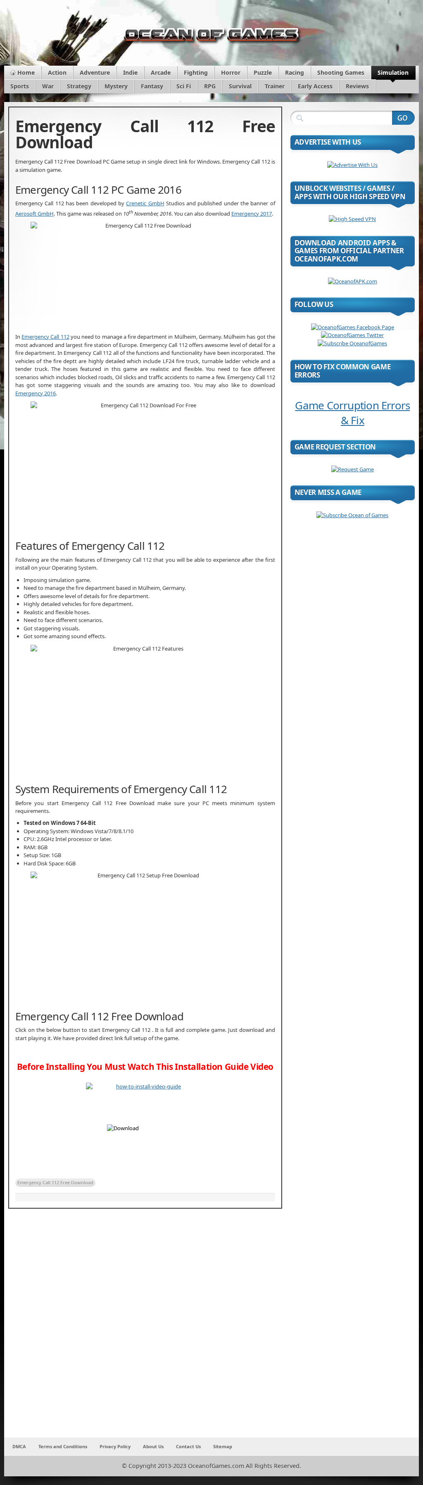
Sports (19, 86)
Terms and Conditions (62, 1446)
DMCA (19, 1446)
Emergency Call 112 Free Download (55, 1182)
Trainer (275, 86)
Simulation (393, 72)
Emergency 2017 (251, 213)
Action (57, 72)
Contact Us (188, 1446)
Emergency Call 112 (45, 336)
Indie (130, 72)
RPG (210, 86)
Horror (230, 72)
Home (26, 72)
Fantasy (152, 86)
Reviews (357, 86)
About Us (153, 1446)
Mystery (116, 86)
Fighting (196, 72)
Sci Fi (183, 86)
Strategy (79, 86)
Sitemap (222, 1446)
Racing (294, 72)
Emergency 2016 (35, 393)
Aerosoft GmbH (34, 213)
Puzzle (263, 72)
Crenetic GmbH (145, 203)
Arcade (161, 72)
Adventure (95, 72)
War (48, 86)
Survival (240, 86)
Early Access (315, 86)
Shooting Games (340, 72)
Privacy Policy (115, 1446)
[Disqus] (145, 1328)
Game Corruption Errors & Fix (352, 413)
